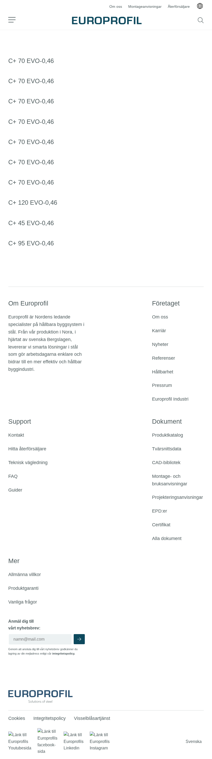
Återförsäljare (179, 6)
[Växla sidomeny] (12, 20)
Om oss (115, 6)
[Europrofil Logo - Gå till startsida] (107, 20)
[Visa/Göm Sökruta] (201, 20)
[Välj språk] (200, 6)
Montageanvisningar (145, 6)
